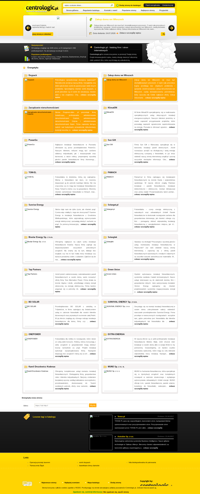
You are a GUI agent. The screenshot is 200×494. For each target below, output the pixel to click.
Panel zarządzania (153, 5)
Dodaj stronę (115, 483)
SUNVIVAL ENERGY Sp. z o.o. (122, 302)
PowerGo (33, 140)
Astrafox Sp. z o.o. (126, 437)
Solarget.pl (113, 205)
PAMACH (112, 172)
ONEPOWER (35, 334)
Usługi (58, 57)
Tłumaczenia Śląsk (37, 465)
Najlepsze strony (148, 10)
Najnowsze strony (49, 483)
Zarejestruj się (167, 5)
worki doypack (84, 462)
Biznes (41, 59)
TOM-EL (32, 172)
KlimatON (112, 107)
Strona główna (72, 10)
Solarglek (112, 237)
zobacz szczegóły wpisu (155, 98)
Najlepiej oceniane (72, 483)
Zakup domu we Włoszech (85, 19)
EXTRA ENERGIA (116, 334)
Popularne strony (129, 10)
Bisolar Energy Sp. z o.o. (41, 237)
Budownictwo (74, 57)
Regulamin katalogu (91, 10)
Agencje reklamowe (52, 59)
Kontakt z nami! (110, 10)
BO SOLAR (34, 302)
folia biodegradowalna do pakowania (142, 462)
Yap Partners (35, 269)
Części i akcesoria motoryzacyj (43, 57)
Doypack (33, 75)
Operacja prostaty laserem (40, 462)
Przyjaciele (163, 10)
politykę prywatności (117, 488)
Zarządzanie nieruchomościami (44, 107)
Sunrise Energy (36, 205)
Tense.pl (121, 416)
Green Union (114, 269)
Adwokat (65, 57)
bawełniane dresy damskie (89, 465)
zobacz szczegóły (155, 428)
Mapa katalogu (94, 483)
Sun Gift (112, 140)
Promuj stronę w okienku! (149, 34)
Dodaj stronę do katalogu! (130, 5)
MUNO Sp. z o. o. (116, 366)
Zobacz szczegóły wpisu (106, 33)
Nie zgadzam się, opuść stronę (116, 492)
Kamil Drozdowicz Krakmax (42, 366)
